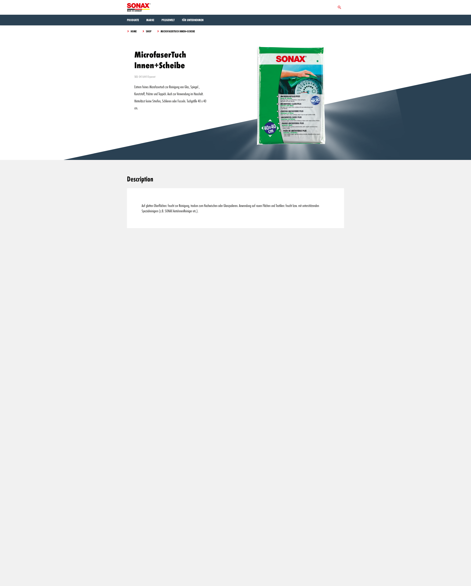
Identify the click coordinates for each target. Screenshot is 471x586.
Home (134, 31)
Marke (150, 20)
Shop (148, 31)
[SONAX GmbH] (138, 7)
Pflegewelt (168, 20)
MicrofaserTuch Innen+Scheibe (178, 31)
